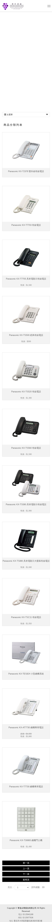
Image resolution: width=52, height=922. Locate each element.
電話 (20, 914)
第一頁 (26, 863)
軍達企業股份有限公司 (12, 6)
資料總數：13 (37, 887)
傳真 (20, 917)
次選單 (9, 114)
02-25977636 (28, 917)
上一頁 (26, 868)
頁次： (11, 887)
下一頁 (26, 874)
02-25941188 (28, 914)
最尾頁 (26, 879)
